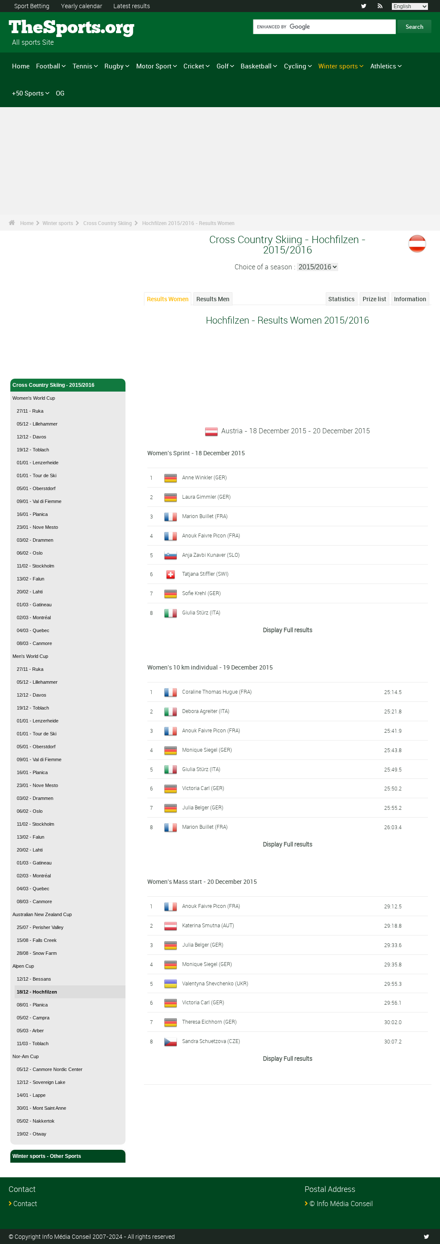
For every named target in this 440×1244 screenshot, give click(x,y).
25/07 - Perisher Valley (40, 927)
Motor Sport (153, 66)
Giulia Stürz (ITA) (201, 612)
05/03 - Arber (30, 1030)
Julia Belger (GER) (202, 807)
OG (60, 93)
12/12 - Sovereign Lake (41, 1082)
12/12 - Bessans (34, 979)
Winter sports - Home (38, 353)
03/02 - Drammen (35, 540)
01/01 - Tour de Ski (36, 475)
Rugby (114, 66)
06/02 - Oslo (30, 553)
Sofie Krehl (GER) (201, 593)
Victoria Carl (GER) (203, 787)
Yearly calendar (81, 6)
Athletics (383, 66)
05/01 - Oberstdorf (36, 488)
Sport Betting (31, 6)
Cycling (295, 66)
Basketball (256, 66)
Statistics (341, 299)
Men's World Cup (30, 656)
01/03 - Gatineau (34, 604)
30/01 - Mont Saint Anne (41, 1108)
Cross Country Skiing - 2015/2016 (53, 385)
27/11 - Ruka (30, 411)
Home (21, 66)
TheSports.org (41, 28)
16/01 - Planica (32, 514)
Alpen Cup (23, 966)
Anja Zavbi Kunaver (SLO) (211, 554)
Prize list (374, 299)
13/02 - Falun (30, 578)
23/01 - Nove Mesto (37, 527)
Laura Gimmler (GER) (206, 496)
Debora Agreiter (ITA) (205, 710)
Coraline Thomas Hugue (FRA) (217, 691)
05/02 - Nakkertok (36, 1121)
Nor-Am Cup (25, 1056)
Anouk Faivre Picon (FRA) (211, 535)
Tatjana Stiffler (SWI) (205, 573)
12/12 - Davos (31, 436)
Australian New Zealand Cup (42, 914)
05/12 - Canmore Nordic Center (49, 1069)
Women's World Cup (33, 398)
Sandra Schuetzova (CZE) (211, 1040)
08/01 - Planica (32, 1004)
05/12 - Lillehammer (37, 423)
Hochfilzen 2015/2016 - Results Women (188, 222)
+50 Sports (28, 93)
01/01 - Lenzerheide (37, 462)
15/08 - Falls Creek (37, 940)
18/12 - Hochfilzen (37, 991)
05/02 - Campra (33, 1017)
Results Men (212, 299)
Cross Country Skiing (107, 222)
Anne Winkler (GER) (204, 477)
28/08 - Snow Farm (37, 953)
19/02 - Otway (31, 1133)
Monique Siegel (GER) (207, 749)
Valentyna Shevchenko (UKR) (215, 983)
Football (48, 66)
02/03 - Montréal (34, 617)
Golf (223, 66)
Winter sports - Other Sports (46, 1156)
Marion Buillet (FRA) (205, 515)
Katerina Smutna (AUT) (208, 925)
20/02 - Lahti (30, 591)
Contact (25, 1203)
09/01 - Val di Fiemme (39, 501)
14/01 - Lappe (31, 1095)
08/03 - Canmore (34, 643)
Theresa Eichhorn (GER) (209, 1021)
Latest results (131, 6)
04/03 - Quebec (33, 630)
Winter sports (338, 66)
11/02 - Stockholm (35, 565)
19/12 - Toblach (33, 449)
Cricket (193, 66)
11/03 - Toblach (33, 1043)
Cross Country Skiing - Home (48, 367)
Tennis (82, 66)
